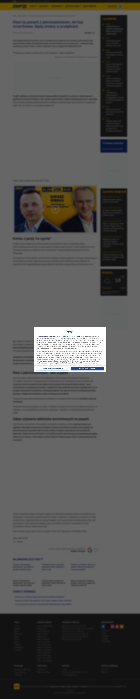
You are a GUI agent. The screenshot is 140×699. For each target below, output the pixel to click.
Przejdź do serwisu (87, 368)
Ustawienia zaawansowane (53, 368)
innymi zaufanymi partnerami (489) (75, 336)
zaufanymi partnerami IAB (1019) (52, 336)
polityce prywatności (75, 357)
